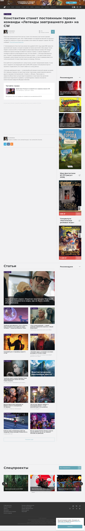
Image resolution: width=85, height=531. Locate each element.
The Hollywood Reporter (17, 42)
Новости (8, 14)
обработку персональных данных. (69, 522)
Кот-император (11, 30)
